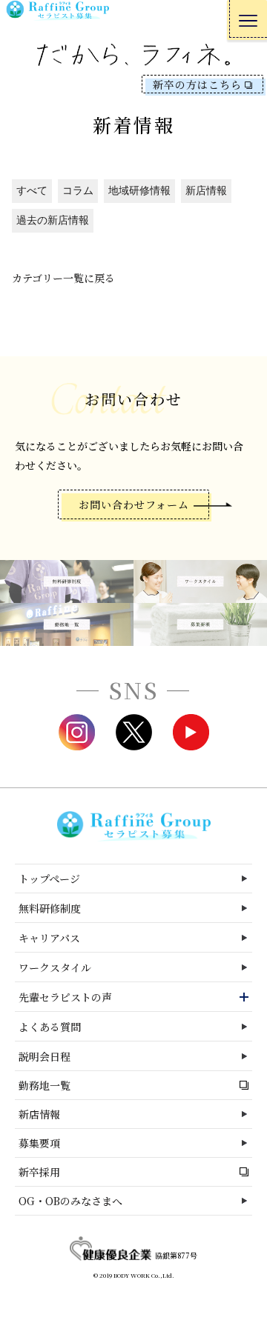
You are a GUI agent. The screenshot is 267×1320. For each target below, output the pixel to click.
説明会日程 (44, 1056)
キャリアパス (49, 937)
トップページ (49, 878)
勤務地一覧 (44, 1085)
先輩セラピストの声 (65, 997)
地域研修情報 (139, 190)
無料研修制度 (50, 908)
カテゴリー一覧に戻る (63, 277)
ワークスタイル (55, 967)
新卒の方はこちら (197, 84)
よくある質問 (50, 1026)
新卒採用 (39, 1171)
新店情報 (206, 190)
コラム (77, 190)
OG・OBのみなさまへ (70, 1200)
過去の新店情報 (52, 220)
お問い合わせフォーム (134, 504)
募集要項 (39, 1143)
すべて (31, 190)
